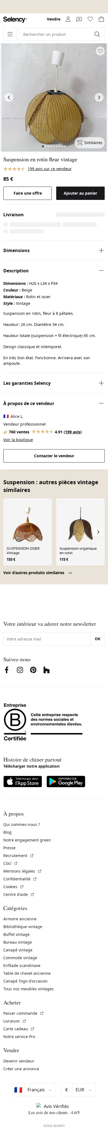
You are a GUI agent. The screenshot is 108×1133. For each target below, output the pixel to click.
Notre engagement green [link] (27, 840)
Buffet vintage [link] (16, 934)
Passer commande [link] (23, 1013)
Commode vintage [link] (20, 957)
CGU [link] (10, 863)
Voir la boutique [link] (18, 439)
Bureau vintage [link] (17, 942)
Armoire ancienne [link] (20, 918)
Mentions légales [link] (22, 871)
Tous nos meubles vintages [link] (28, 988)
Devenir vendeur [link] (18, 1061)
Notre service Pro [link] (19, 1036)
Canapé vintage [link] (17, 950)
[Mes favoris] (90, 19)
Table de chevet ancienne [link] (27, 973)
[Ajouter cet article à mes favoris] (100, 51)
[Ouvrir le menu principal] (10, 34)
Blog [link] (7, 832)
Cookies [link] (13, 886)
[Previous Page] (8, 97)
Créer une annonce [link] (21, 1068)
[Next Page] (99, 97)
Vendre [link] (53, 19)
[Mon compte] (68, 19)
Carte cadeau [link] (19, 1028)
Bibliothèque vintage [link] (22, 926)
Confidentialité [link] (20, 878)
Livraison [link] (15, 1021)
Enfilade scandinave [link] (21, 965)
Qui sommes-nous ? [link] (21, 824)
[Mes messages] (79, 19)
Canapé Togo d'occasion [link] (25, 981)
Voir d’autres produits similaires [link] (34, 572)
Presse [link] (9, 847)
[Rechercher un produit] (97, 34)
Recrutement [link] (18, 855)
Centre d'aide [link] (19, 894)
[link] (15, 20)
